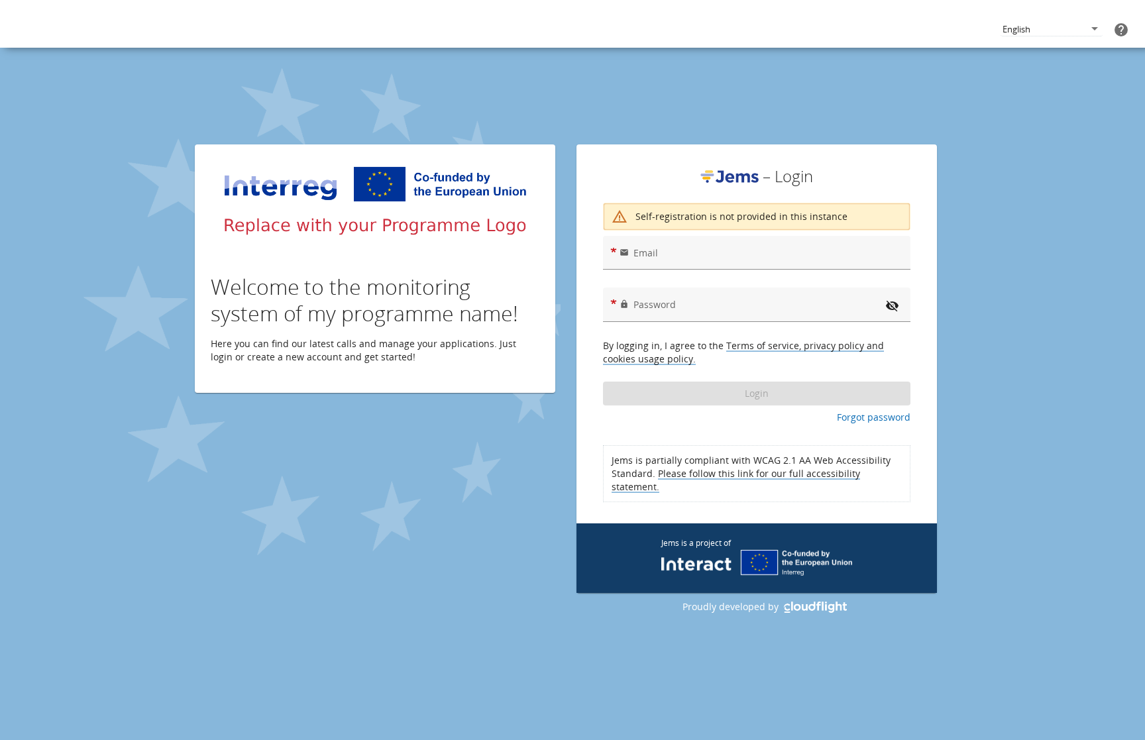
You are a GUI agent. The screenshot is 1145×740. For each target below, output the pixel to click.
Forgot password (873, 417)
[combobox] (1052, 29)
